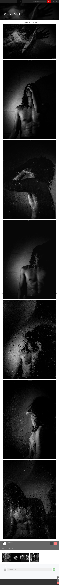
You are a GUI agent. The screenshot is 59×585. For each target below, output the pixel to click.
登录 (57, 1)
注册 (53, 1)
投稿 (49, 1)
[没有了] (4, 294)
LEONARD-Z (10, 543)
